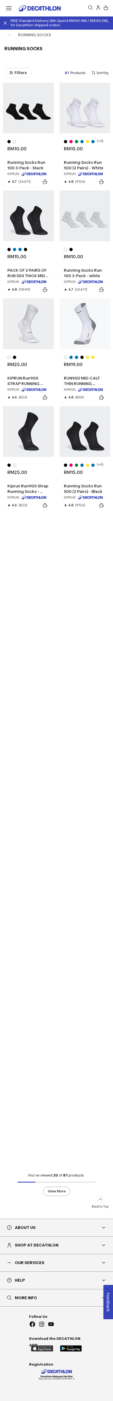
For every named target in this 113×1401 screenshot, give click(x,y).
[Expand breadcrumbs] (9, 34)
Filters (21, 72)
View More (57, 1191)
